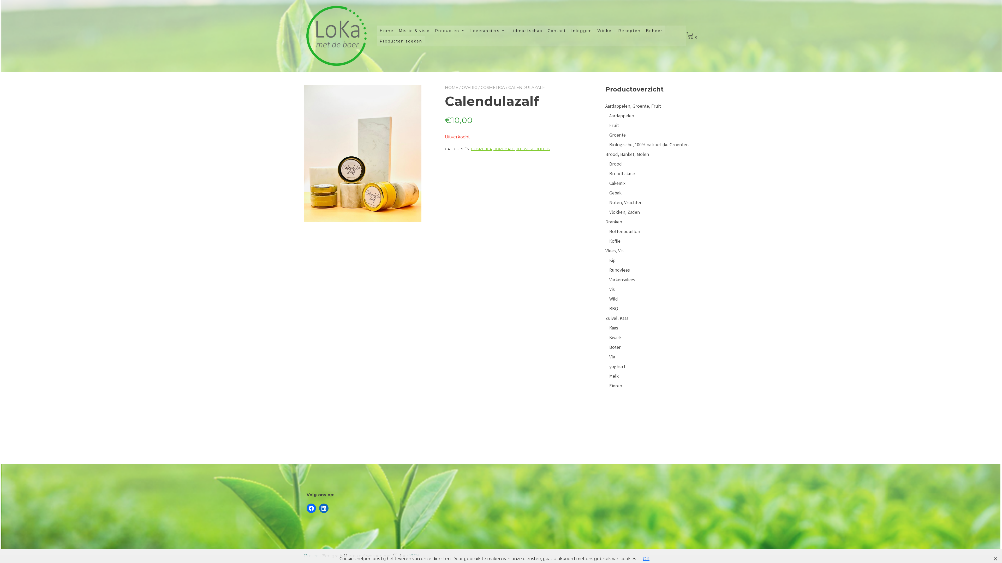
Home (386, 30)
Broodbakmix (622, 173)
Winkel (605, 30)
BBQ (613, 308)
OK (646, 558)
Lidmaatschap (526, 30)
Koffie (615, 241)
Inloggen (581, 30)
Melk (614, 376)
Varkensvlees (622, 280)
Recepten (629, 30)
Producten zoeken (401, 41)
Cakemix (617, 183)
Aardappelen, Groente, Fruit (633, 106)
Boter (615, 347)
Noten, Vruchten (625, 202)
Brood (615, 164)
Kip (612, 260)
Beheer (654, 30)
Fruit (614, 125)
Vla (612, 357)
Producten (447, 30)
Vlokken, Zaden (624, 212)
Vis (612, 289)
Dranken (613, 222)
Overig (469, 87)
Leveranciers (484, 30)
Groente (617, 135)
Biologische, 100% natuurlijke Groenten (649, 145)
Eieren (615, 386)
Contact (557, 30)
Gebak (615, 193)
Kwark (615, 337)
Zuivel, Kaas (617, 318)
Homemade (504, 149)
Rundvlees (619, 270)
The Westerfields (533, 149)
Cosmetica (493, 87)
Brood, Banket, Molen (627, 154)
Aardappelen (621, 116)
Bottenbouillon (624, 231)
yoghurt (617, 366)
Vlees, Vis (614, 251)
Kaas (613, 328)
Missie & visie (414, 30)
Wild (613, 299)
